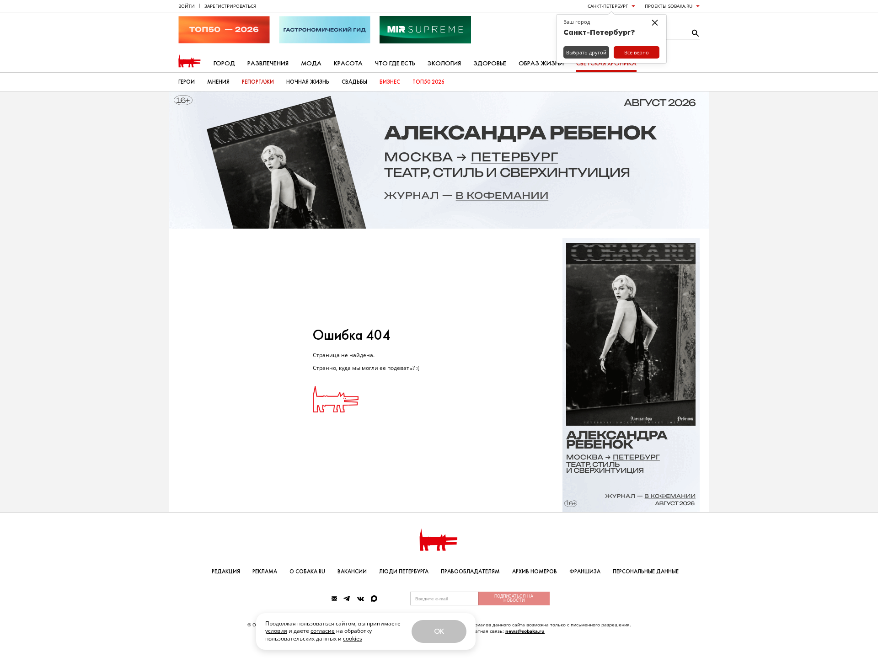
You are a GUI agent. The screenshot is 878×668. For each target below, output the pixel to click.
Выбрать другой (586, 52)
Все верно (636, 52)
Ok (439, 631)
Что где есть (395, 63)
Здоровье (489, 63)
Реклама (264, 571)
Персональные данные (646, 571)
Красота (348, 63)
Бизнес (390, 82)
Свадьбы (354, 82)
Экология (444, 63)
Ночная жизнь (307, 82)
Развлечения (268, 63)
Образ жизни (541, 63)
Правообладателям (470, 571)
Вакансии (352, 571)
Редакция (226, 571)
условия (276, 631)
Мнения (218, 82)
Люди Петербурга (403, 571)
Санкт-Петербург (608, 6)
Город (224, 63)
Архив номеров (534, 571)
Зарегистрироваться (230, 6)
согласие (323, 631)
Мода (311, 63)
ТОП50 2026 (428, 82)
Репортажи (258, 82)
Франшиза (584, 571)
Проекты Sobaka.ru (668, 6)
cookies (352, 638)
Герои (186, 82)
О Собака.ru (307, 571)
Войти (186, 6)
